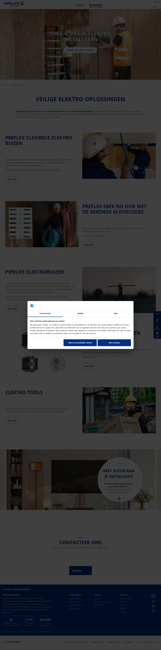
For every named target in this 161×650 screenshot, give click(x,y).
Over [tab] (116, 313)
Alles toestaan (114, 343)
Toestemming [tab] (45, 313)
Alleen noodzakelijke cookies (80, 343)
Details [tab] (80, 313)
